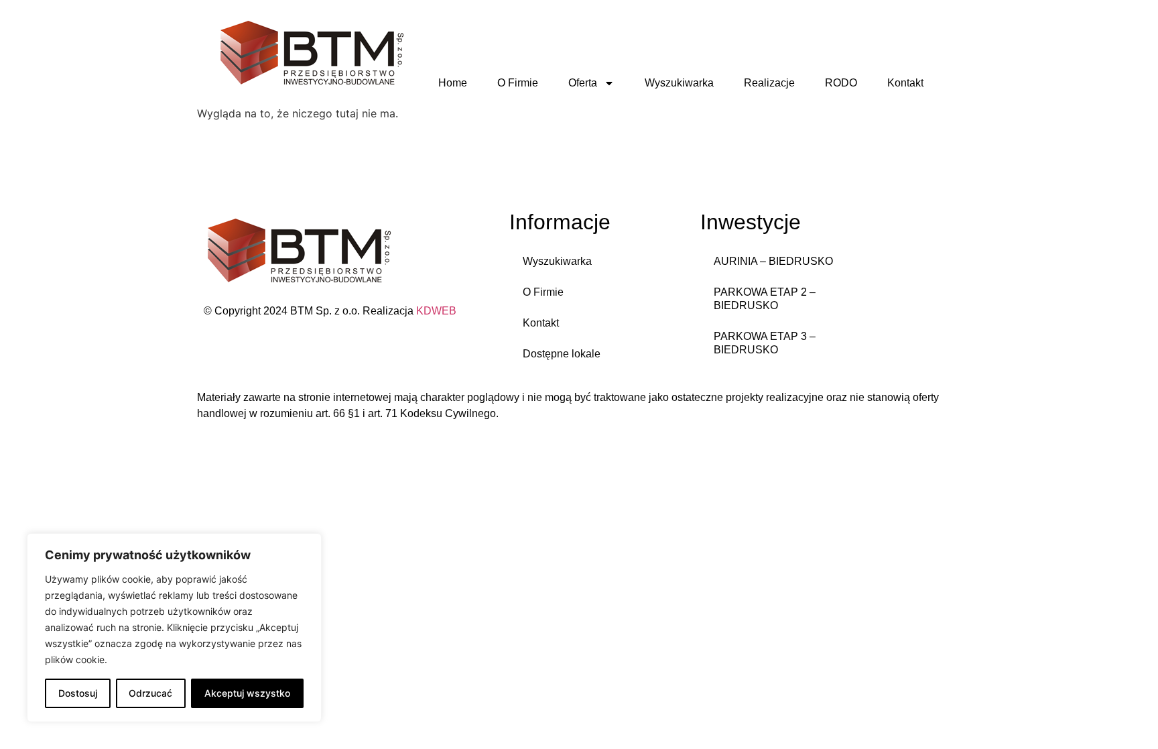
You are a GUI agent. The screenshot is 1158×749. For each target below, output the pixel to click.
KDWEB (436, 310)
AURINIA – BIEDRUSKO (773, 261)
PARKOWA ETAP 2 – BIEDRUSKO (765, 298)
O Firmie (517, 83)
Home (452, 83)
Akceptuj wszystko (247, 693)
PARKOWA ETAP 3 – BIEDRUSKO (765, 343)
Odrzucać (150, 693)
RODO (841, 83)
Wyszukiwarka (679, 83)
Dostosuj (77, 693)
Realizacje (769, 83)
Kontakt (905, 83)
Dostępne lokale (561, 353)
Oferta (582, 83)
